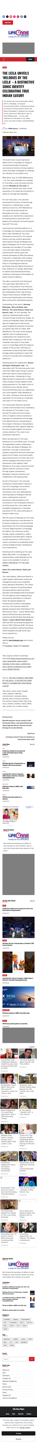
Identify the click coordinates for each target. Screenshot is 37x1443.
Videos (4, 771)
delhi (10, 698)
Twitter (15, 646)
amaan (14, 691)
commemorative (7, 696)
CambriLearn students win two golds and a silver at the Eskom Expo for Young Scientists (13, 752)
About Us (5, 1370)
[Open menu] (3, 59)
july (10, 1342)
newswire (24, 1342)
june (16, 1342)
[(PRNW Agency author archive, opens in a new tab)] (4, 130)
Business (15, 1319)
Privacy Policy (7, 1390)
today (5, 1345)
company (15, 1339)
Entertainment (25, 1319)
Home (4, 1384)
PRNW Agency (13, 128)
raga (4, 706)
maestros (10, 703)
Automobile (5, 784)
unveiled (19, 706)
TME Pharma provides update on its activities (12, 798)
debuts (24, 696)
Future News (13, 1322)
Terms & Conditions (9, 1398)
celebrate (10, 693)
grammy (8, 701)
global (23, 1339)
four (3, 701)
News (4, 1325)
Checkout (6, 1376)
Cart (4, 1373)
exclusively (16, 698)
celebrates (18, 693)
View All (32, 744)
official (29, 703)
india (4, 1342)
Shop (4, 1392)
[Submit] (32, 1359)
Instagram (25, 646)
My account (6, 1387)
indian (21, 701)
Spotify (5, 563)
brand (4, 693)
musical (23, 703)
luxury (4, 703)
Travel (4, 67)
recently (9, 706)
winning (25, 706)
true (14, 706)
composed (17, 696)
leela (25, 701)
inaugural (15, 701)
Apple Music (13, 563)
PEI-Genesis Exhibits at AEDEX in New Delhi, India (12, 787)
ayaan (19, 691)
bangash (25, 691)
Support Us (6, 1395)
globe (30, 1339)
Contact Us (6, 1378)
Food (4, 1322)
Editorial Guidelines (9, 1381)
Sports (12, 1325)
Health (4, 794)
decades (5, 698)
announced (6, 1339)
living (29, 701)
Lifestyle (29, 1322)
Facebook (8, 646)
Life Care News (18, 1408)
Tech (3, 748)
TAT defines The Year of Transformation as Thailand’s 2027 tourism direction (13, 764)
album (9, 691)
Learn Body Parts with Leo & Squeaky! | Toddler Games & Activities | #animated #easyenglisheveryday (13, 776)
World (12, 1345)
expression (25, 698)
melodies (17, 703)
